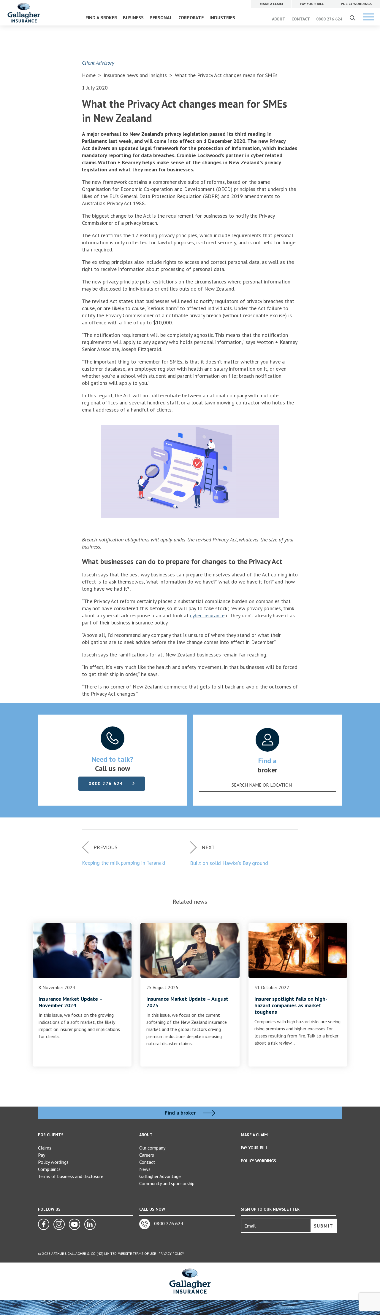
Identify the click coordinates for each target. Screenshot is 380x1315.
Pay (41, 1155)
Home (89, 75)
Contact (147, 1162)
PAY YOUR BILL (254, 1147)
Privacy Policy (171, 1253)
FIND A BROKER (101, 17)
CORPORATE (191, 17)
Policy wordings (53, 1162)
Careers (146, 1155)
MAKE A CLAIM (254, 1134)
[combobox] (267, 785)
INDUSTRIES (222, 17)
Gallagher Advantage (160, 1176)
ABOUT (278, 19)
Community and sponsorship (166, 1183)
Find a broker (181, 1113)
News (145, 1169)
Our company (152, 1148)
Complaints (49, 1169)
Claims (44, 1148)
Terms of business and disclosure (70, 1176)
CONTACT (301, 19)
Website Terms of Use (137, 1253)
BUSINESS (133, 17)
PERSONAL (161, 17)
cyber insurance (207, 615)
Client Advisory (98, 62)
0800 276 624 (329, 19)
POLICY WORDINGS (258, 1160)
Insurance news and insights (136, 75)
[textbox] (261, 784)
